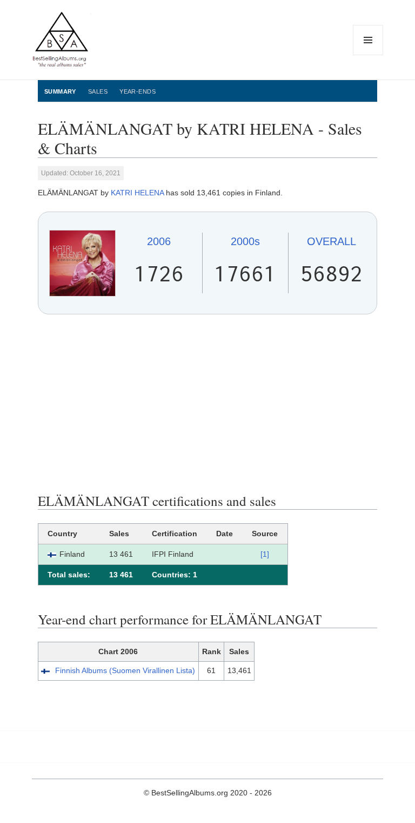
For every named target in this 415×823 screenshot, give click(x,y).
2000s (245, 241)
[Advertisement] (207, 403)
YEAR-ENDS (137, 91)
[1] (264, 554)
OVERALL (331, 241)
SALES (98, 91)
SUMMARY (60, 91)
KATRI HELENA (137, 192)
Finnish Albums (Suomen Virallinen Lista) (125, 670)
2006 (159, 241)
